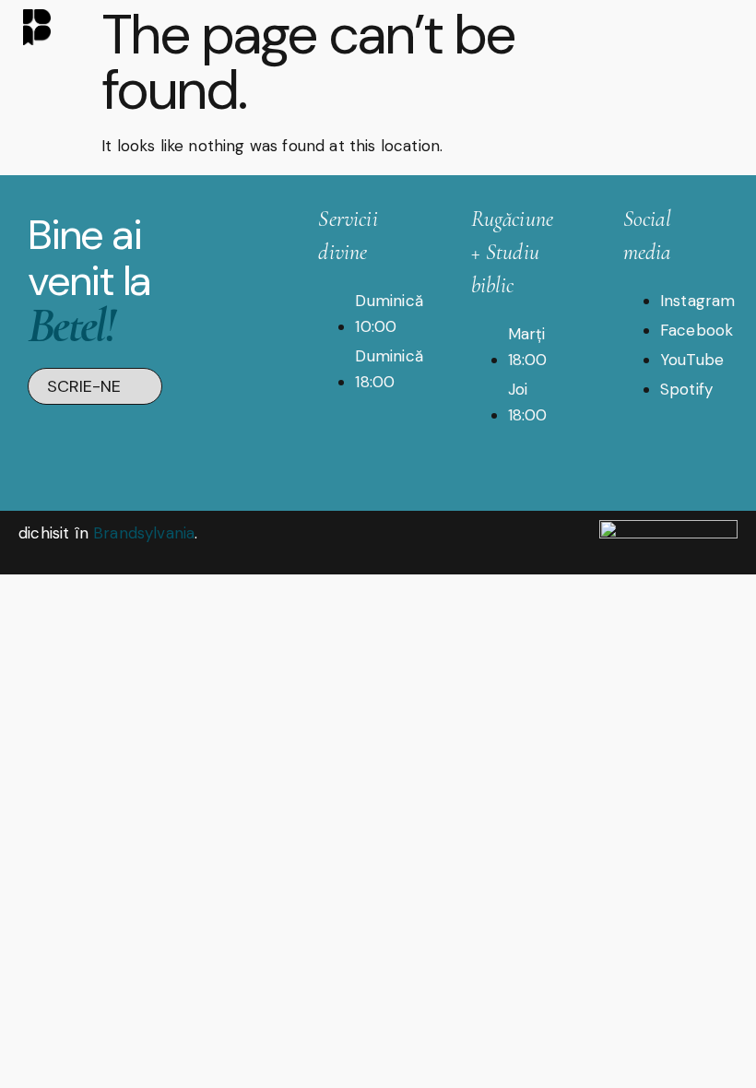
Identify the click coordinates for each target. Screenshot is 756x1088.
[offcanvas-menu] (718, 26)
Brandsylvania (144, 533)
